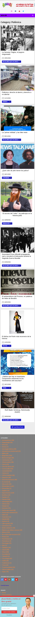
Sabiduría (5, 547)
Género (5, 102)
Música (4, 532)
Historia (4, 508)
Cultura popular (7, 475)
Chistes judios (6, 462)
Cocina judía (6, 469)
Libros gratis (6, 523)
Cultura (4, 473)
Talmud (4, 556)
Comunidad (6, 178)
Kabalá (4, 519)
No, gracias (9, 615)
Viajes (4, 572)
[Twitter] (12, 579)
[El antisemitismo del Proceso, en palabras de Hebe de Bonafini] (17, 282)
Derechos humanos (8, 480)
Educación (5, 484)
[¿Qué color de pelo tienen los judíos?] (17, 156)
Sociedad (5, 554)
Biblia (4, 453)
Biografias (5, 455)
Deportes (5, 477)
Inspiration (5, 517)
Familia (4, 497)
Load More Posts (18, 427)
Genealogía (6, 223)
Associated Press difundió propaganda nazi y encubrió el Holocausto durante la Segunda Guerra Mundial (16, 256)
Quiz (3, 545)
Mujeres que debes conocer (10, 530)
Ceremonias (6, 460)
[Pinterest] (5, 579)
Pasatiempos (6, 539)
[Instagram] (9, 579)
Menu (3, 15)
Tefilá (4, 561)
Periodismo (5, 541)
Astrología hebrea (7, 449)
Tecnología (5, 558)
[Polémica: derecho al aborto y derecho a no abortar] (17, 78)
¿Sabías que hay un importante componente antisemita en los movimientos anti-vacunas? (13, 378)
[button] (12, 600)
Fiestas (5, 346)
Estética (4, 495)
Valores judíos (6, 569)
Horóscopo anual (7, 510)
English (4, 490)
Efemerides (5, 486)
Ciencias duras (6, 466)
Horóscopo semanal (8, 512)
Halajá (4, 506)
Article (4, 447)
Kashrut (4, 521)
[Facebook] (2, 579)
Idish (3, 515)
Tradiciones (5, 563)
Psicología (5, 543)
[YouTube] (16, 579)
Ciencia (4, 464)
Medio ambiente (7, 528)
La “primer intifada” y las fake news (14, 132)
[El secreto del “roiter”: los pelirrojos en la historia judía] (16, 197)
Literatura (5, 526)
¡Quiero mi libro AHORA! (9, 612)
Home (4, 592)
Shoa (3, 552)
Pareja (4, 536)
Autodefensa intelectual (10, 451)
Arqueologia (6, 442)
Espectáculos (6, 493)
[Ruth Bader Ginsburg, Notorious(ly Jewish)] (17, 400)
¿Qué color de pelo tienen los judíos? (15, 170)
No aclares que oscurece (10, 61)
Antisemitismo (6, 440)
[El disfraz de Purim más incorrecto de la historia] (17, 322)
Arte (3, 444)
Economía (5, 482)
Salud (4, 550)
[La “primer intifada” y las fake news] (17, 118)
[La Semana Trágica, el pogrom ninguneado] (17, 37)
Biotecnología (6, 458)
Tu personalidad (7, 567)
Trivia (4, 388)
